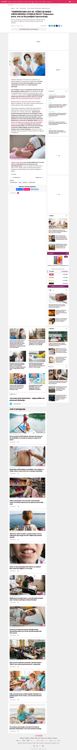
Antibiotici (25, 182)
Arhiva (58, 743)
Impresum (20, 743)
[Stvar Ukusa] (33, 740)
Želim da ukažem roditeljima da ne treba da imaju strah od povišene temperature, (27, 122)
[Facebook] (34, 746)
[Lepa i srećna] (37, 740)
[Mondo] (19, 740)
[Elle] (46, 740)
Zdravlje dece (32, 182)
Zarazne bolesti (13, 182)
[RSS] (40, 746)
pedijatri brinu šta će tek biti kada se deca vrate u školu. (26, 98)
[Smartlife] (51, 740)
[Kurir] (23, 740)
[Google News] (43, 746)
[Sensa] (42, 740)
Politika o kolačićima (40, 743)
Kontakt (33, 743)
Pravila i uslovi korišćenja (27, 743)
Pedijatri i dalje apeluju (17, 162)
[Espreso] (28, 740)
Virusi (20, 182)
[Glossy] (58, 740)
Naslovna (13, 8)
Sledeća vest (38, 177)
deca (26, 84)
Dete (17, 8)
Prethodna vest (16, 177)
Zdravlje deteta (23, 8)
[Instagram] (37, 746)
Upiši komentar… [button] (17, 403)
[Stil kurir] (55, 740)
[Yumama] (4, 1)
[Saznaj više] (66, 216)
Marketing (54, 743)
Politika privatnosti (47, 743)
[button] (43, 26)
